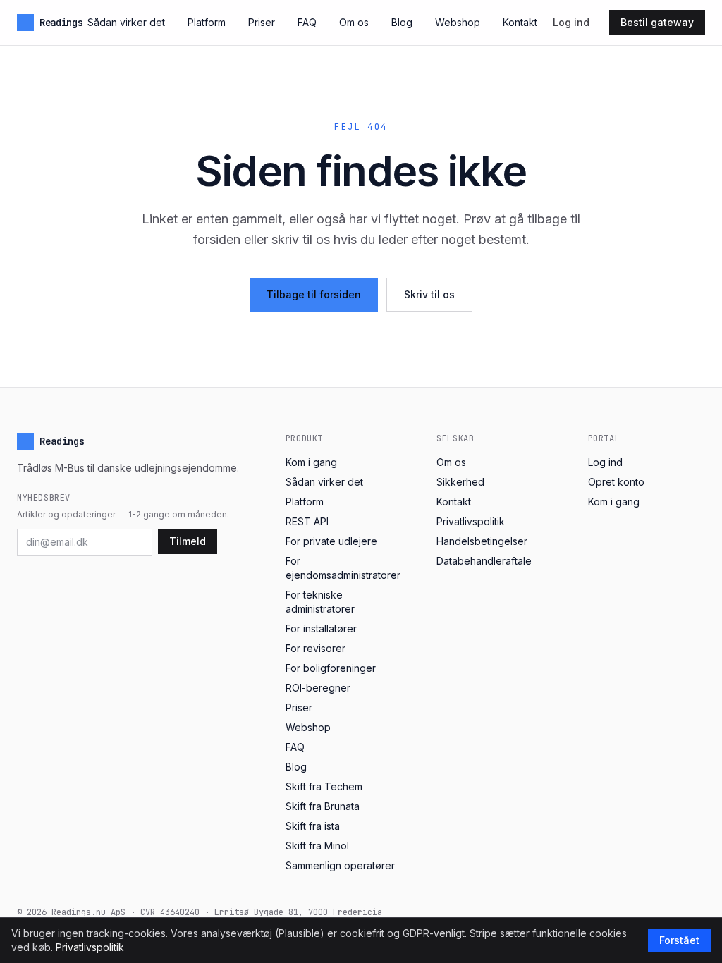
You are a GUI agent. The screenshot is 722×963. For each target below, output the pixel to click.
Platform (207, 22)
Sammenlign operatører (340, 865)
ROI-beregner (318, 688)
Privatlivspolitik (470, 521)
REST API (307, 521)
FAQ (307, 22)
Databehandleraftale (484, 561)
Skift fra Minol (317, 846)
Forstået (679, 940)
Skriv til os (429, 294)
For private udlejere (331, 541)
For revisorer (315, 648)
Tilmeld (187, 541)
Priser (261, 22)
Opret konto (616, 482)
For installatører (321, 628)
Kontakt (520, 22)
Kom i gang (311, 462)
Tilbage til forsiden (314, 294)
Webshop (457, 22)
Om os (354, 22)
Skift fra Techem (324, 786)
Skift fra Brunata (323, 806)
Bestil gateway (657, 22)
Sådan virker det (126, 22)
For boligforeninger (331, 668)
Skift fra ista (313, 826)
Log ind (571, 22)
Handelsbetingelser (481, 541)
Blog (401, 22)
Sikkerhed (460, 482)
